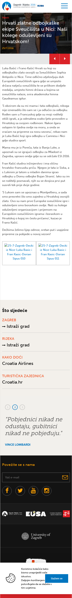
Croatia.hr (12, 382)
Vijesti (5, 17)
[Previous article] (54, 59)
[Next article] (65, 59)
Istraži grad (18, 326)
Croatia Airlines (17, 363)
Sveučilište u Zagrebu (36, 536)
